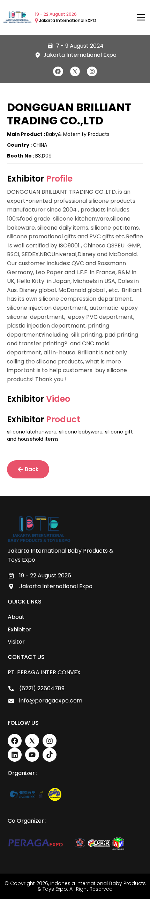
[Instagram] (92, 72)
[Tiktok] (50, 755)
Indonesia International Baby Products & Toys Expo (92, 886)
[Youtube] (32, 755)
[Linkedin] (15, 755)
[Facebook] (58, 72)
